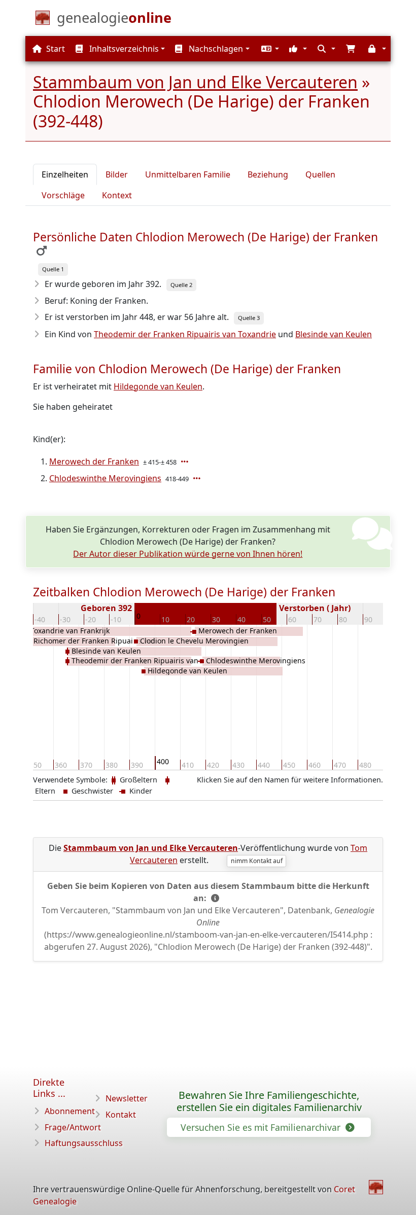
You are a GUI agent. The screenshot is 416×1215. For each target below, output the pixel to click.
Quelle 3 (249, 317)
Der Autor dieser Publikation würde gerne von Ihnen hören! (187, 553)
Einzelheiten (65, 174)
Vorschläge (63, 195)
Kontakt (121, 1114)
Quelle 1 (53, 269)
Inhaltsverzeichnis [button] (123, 48)
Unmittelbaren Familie (187, 174)
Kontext (117, 195)
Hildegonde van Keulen (158, 386)
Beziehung (268, 174)
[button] (269, 49)
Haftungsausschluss (84, 1143)
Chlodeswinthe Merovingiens (105, 478)
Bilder (117, 174)
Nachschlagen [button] (215, 48)
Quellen (320, 174)
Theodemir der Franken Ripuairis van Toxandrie (185, 334)
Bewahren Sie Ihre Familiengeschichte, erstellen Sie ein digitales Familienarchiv (269, 1101)
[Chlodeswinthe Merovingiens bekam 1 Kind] (198, 478)
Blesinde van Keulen (333, 334)
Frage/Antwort (73, 1127)
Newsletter (127, 1098)
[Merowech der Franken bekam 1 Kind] (186, 461)
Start (54, 48)
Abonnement (70, 1111)
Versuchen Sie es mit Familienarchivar (262, 1127)
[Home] (376, 1187)
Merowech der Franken (94, 461)
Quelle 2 (181, 285)
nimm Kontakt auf (257, 860)
